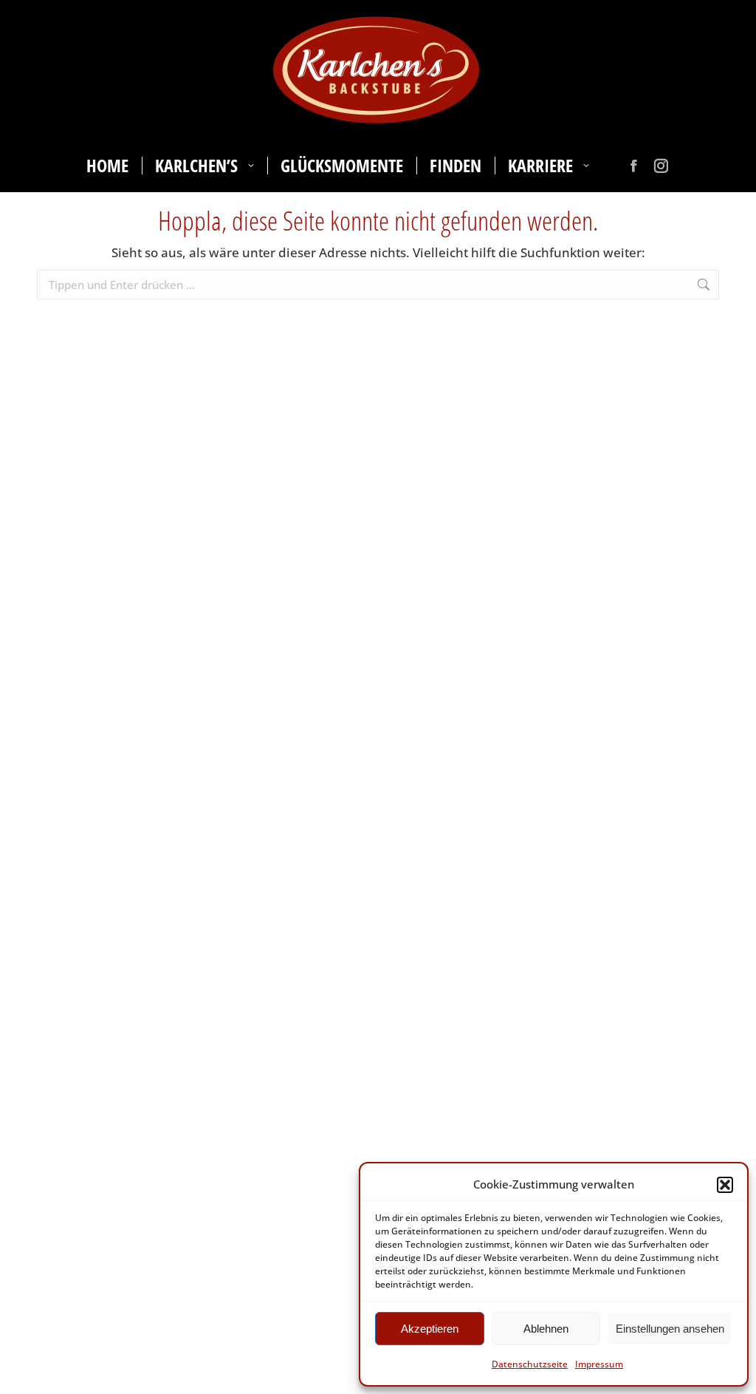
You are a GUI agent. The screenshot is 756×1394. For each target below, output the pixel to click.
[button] (725, 1184)
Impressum (599, 1364)
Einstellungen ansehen (670, 1328)
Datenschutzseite (530, 1364)
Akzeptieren (429, 1328)
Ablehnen (545, 1328)
